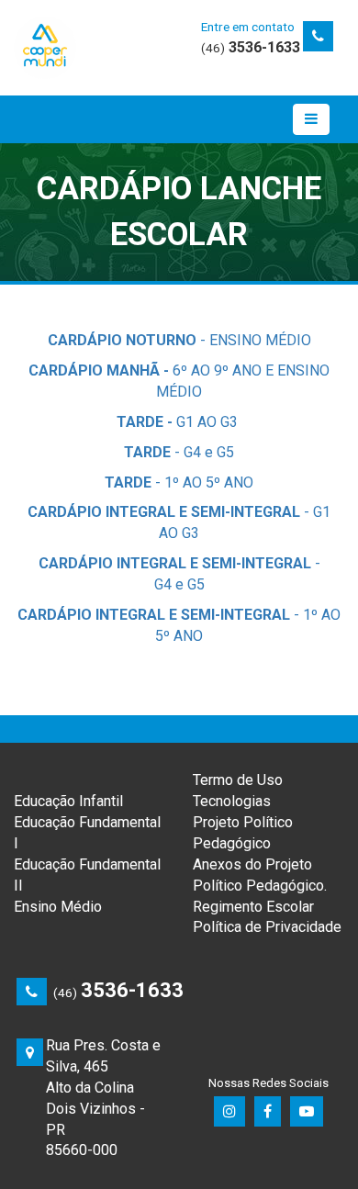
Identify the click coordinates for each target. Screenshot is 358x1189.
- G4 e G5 (179, 452)
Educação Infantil (68, 801)
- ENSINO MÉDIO (179, 340)
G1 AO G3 (179, 422)
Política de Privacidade (267, 927)
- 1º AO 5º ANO (179, 482)
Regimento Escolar (253, 906)
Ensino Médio (58, 906)
